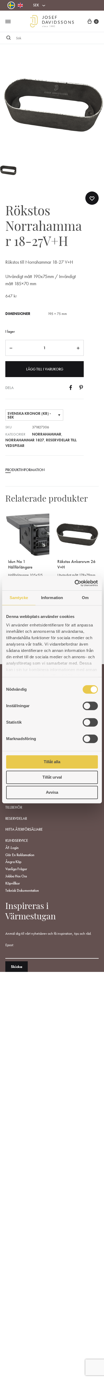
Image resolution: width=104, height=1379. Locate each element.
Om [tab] (85, 597)
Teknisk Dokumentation (22, 890)
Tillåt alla (52, 761)
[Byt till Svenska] (11, 5)
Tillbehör (13, 807)
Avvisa (52, 792)
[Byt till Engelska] (20, 5)
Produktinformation (25, 469)
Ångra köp (13, 861)
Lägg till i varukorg (44, 369)
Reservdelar (16, 818)
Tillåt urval (52, 777)
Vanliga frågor (16, 868)
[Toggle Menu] (8, 22)
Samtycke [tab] (19, 597)
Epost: (9, 944)
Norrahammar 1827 (24, 440)
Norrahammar (46, 434)
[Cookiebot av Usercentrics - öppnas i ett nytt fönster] (75, 583)
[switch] (90, 706)
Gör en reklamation (19, 854)
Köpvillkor (12, 883)
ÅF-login (12, 847)
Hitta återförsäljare (24, 829)
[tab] (44, 472)
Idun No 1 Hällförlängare (20, 564)
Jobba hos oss (16, 876)
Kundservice (16, 840)
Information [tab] (52, 597)
